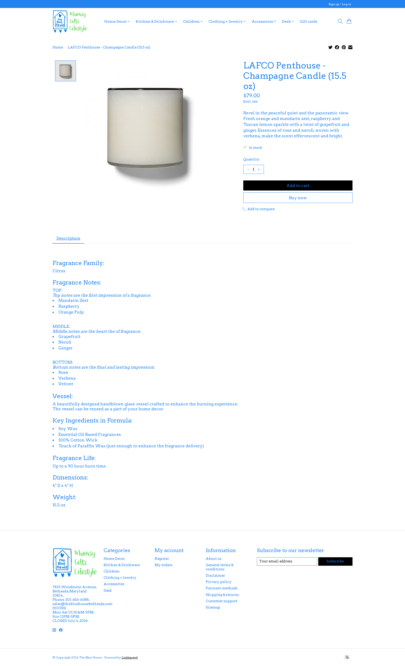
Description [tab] (68, 238)
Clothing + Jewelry (120, 578)
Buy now (298, 197)
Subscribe (335, 561)
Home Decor (114, 559)
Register (162, 559)
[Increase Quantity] (258, 169)
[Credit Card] (347, 657)
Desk (108, 590)
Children (112, 571)
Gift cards (308, 21)
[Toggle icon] (340, 21)
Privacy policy (219, 582)
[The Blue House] (69, 21)
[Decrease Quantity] (248, 169)
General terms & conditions (219, 567)
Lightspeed (130, 657)
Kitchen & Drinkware (122, 565)
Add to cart (297, 185)
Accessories (114, 584)
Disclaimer (215, 575)
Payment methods (221, 588)
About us (213, 559)
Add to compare (261, 209)
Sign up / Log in (340, 4)
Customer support (221, 601)
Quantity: (251, 159)
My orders (163, 565)
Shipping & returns (222, 595)
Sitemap (213, 607)
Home (57, 47)
